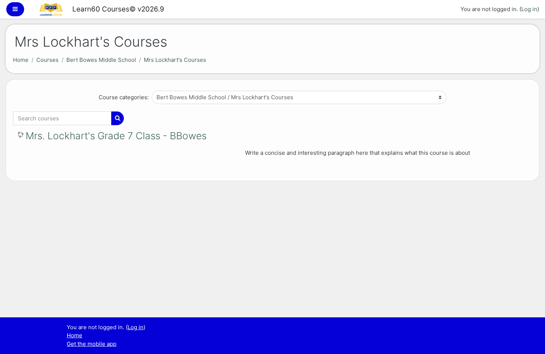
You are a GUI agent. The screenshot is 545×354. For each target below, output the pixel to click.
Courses (47, 59)
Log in (529, 9)
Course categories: (124, 97)
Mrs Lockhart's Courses (175, 59)
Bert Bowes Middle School (101, 59)
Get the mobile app (91, 343)
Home (21, 59)
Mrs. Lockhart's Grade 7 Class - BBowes (116, 135)
